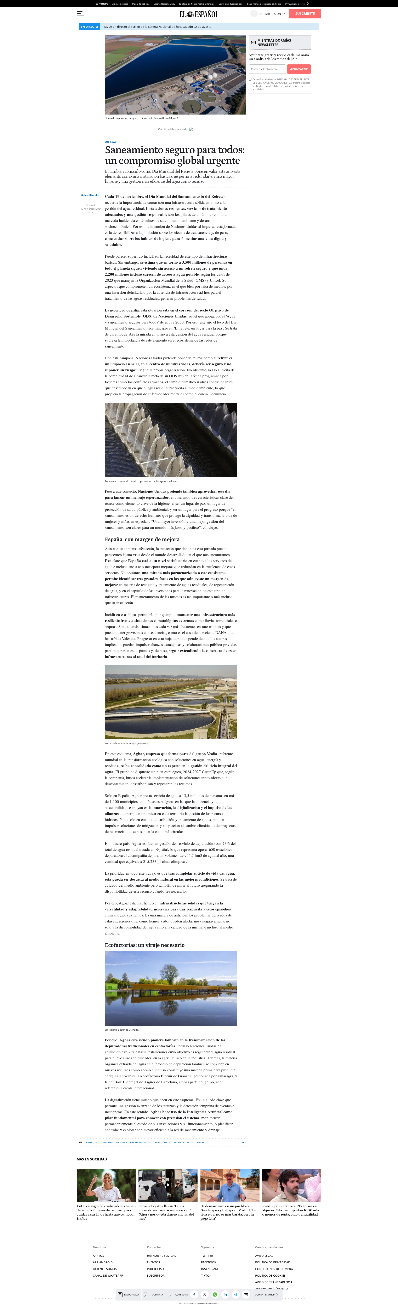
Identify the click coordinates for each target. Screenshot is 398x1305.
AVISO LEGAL (264, 1256)
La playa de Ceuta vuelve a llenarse (197, 3)
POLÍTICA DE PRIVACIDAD (272, 1262)
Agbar (200, 1142)
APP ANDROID (103, 1262)
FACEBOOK (208, 1262)
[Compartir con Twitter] (205, 1294)
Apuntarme (299, 69)
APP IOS (98, 1256)
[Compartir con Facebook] (195, 1294)
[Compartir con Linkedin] (226, 1294)
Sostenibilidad (104, 1142)
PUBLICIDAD (155, 1269)
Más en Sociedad (92, 1159)
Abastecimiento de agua (169, 1142)
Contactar (154, 1247)
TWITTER (207, 1256)
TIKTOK (206, 1275)
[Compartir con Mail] (247, 1294)
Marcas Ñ (121, 1142)
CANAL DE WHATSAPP (108, 1275)
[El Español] (199, 13)
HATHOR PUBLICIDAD (161, 1256)
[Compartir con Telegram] (237, 1294)
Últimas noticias (120, 3)
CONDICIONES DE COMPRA (274, 1269)
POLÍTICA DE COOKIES (270, 1275)
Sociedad (110, 141)
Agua (89, 1142)
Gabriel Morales (90, 195)
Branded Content (141, 1142)
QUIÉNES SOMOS (105, 1269)
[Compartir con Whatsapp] (216, 1294)
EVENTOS (153, 1262)
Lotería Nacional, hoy (164, 3)
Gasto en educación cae (231, 3)
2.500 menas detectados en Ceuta (264, 3)
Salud (190, 1142)
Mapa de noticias (140, 3)
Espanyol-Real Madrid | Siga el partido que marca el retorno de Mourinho (155, 27)
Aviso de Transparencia (273, 1282)
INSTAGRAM (209, 1269)
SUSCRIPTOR (156, 1275)
